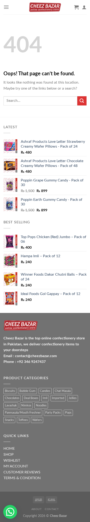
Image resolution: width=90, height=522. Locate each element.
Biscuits (10, 391)
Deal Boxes (31, 398)
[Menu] (6, 7)
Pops (68, 412)
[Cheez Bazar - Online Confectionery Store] (45, 7)
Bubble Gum (27, 391)
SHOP (8, 454)
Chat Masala (63, 391)
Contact (52, 509)
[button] (10, 512)
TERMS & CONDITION (22, 478)
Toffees (23, 420)
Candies (45, 391)
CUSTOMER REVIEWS (21, 472)
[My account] (84, 7)
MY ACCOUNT (15, 466)
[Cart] (76, 7)
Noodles (41, 405)
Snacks (9, 420)
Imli (45, 398)
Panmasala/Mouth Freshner (23, 412)
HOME (9, 448)
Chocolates (12, 398)
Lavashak (11, 405)
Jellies (73, 398)
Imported (58, 398)
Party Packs (53, 412)
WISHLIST (11, 460)
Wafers (37, 420)
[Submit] (82, 100)
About (36, 509)
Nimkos (26, 405)
